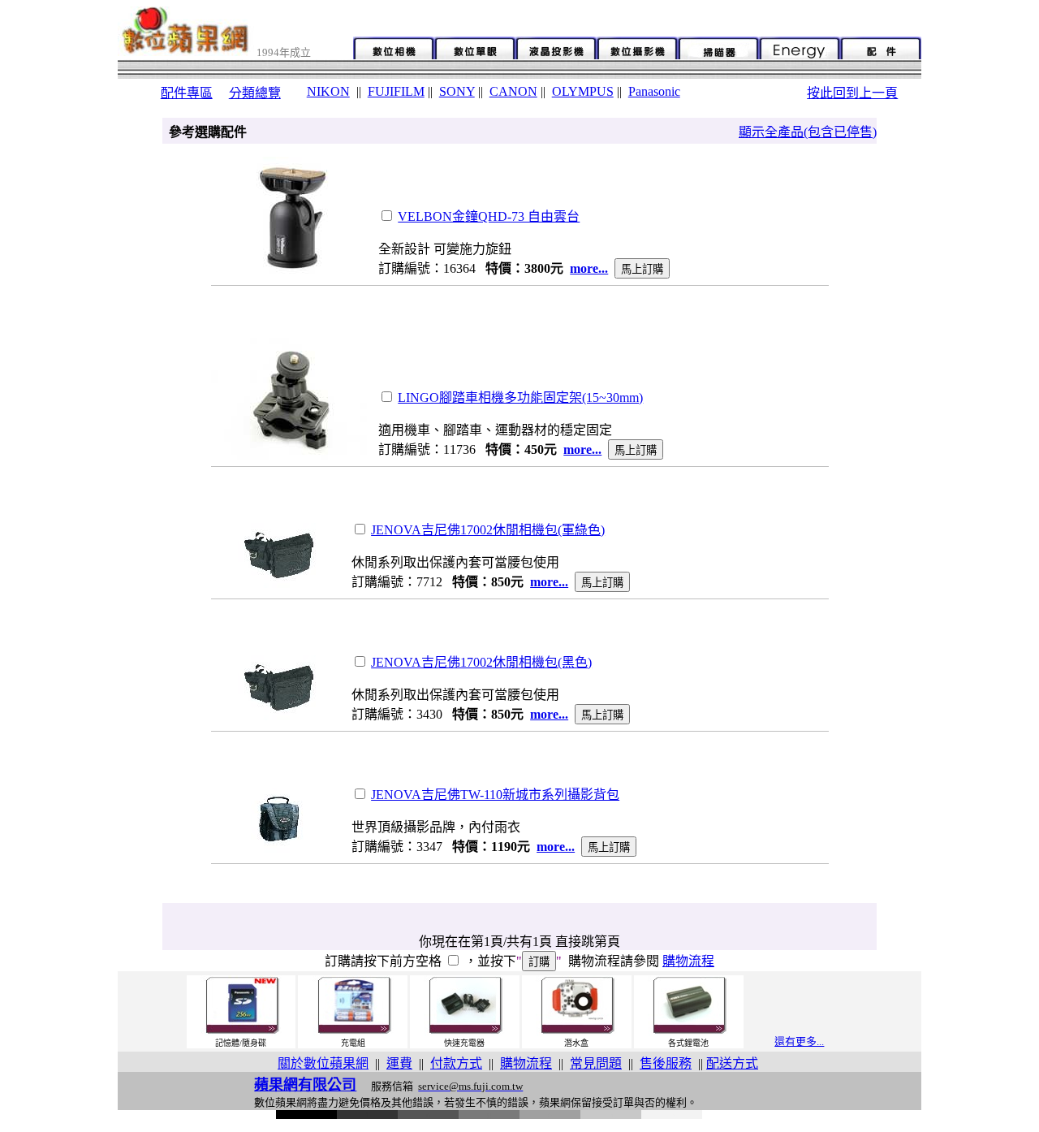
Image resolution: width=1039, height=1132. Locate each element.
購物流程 (688, 961)
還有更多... (799, 1041)
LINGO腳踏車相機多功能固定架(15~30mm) (520, 397)
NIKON (328, 91)
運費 (399, 1063)
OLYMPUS (583, 91)
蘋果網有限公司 (305, 1085)
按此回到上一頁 (852, 93)
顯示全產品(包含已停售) (808, 132)
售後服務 (666, 1063)
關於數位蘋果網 (323, 1063)
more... (589, 268)
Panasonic (654, 91)
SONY (457, 91)
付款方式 (456, 1063)
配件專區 (187, 93)
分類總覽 (255, 93)
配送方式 (732, 1063)
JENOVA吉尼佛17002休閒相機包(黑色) (481, 662)
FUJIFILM (396, 91)
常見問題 (596, 1063)
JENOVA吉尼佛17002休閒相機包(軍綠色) (488, 530)
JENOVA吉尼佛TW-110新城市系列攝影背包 (495, 794)
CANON (513, 91)
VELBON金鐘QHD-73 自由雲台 (489, 216)
